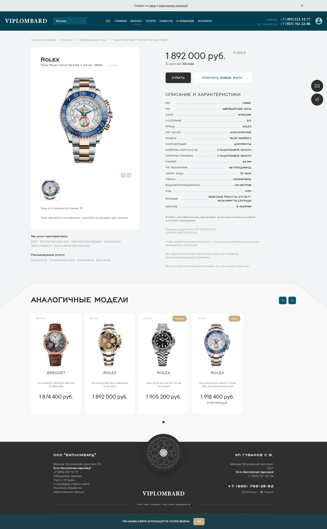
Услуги (151, 21)
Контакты (205, 21)
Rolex (49, 58)
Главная (121, 21)
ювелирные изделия (173, 6)
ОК (199, 521)
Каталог (136, 21)
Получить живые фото (222, 77)
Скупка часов (39, 259)
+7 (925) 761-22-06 (295, 24)
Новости (166, 21)
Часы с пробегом (41, 245)
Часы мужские (112, 241)
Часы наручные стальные (86, 241)
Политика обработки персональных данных (69, 490)
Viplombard (26, 22)
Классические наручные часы (72, 245)
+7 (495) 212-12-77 (295, 19)
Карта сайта (81, 484)
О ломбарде (185, 21)
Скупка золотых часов (62, 259)
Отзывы (69, 480)
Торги (57, 480)
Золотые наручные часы (54, 241)
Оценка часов (85, 259)
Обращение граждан (67, 476)
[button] (283, 300)
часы (152, 6)
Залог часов (103, 259)
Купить (178, 77)
